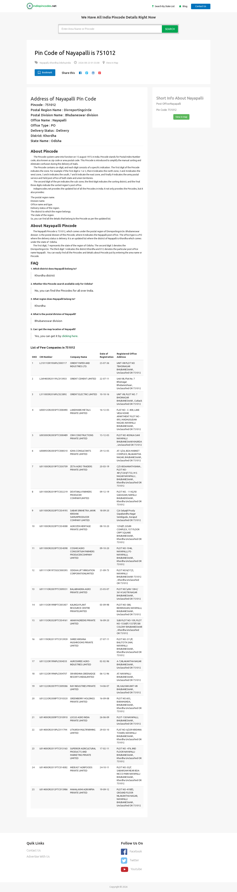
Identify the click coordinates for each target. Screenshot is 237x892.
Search (170, 29)
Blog (184, 6)
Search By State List (164, 6)
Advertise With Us (38, 856)
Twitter (134, 860)
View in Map (112, 63)
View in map (181, 117)
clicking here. (70, 335)
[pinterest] (99, 72)
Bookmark (47, 72)
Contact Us (200, 6)
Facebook (136, 851)
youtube (136, 869)
